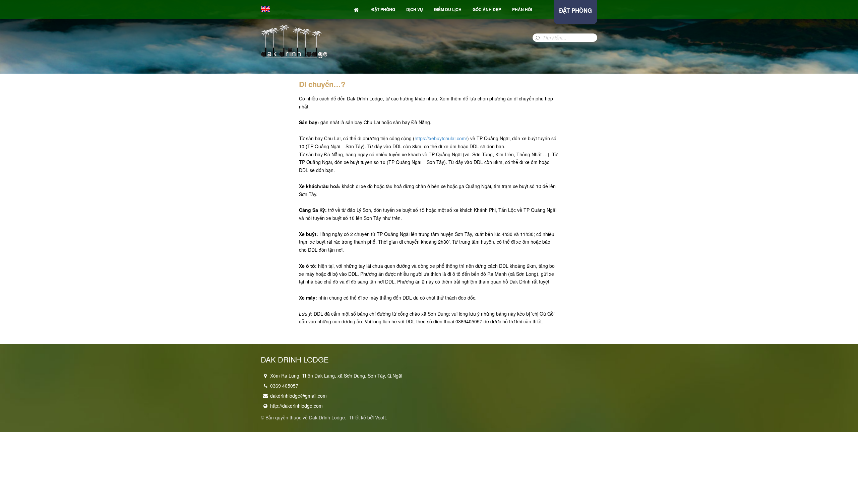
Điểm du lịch (448, 9)
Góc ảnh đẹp (487, 9)
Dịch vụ (414, 9)
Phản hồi (522, 9)
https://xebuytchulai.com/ (441, 138)
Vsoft (380, 417)
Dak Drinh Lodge (327, 417)
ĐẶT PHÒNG (575, 10)
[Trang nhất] (357, 9)
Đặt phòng (383, 9)
